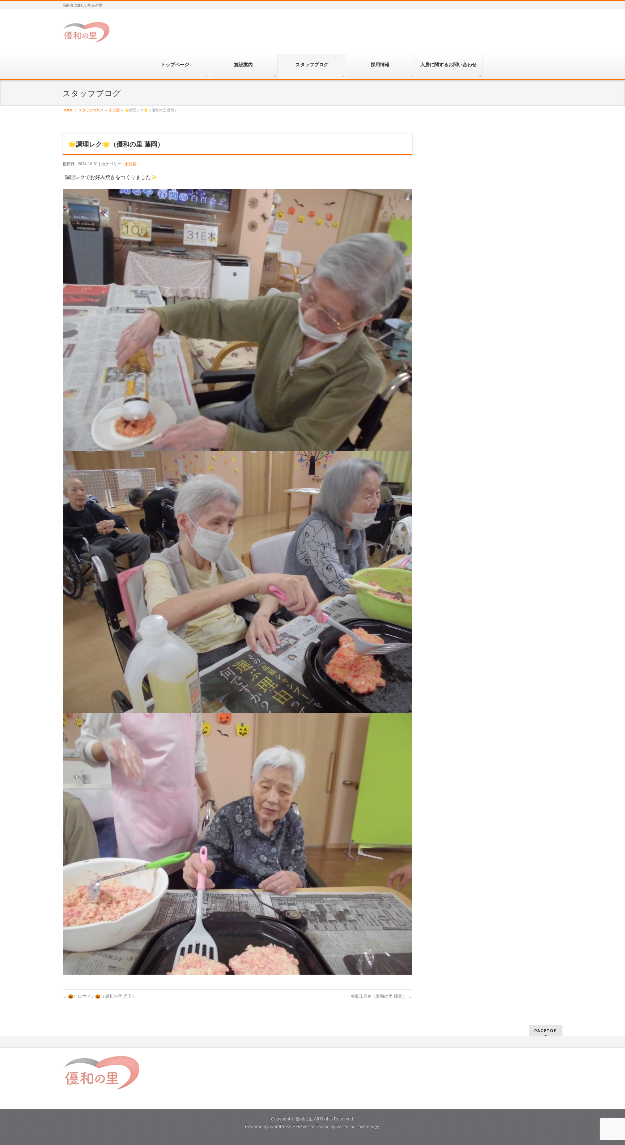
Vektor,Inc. (346, 1126)
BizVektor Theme (312, 1126)
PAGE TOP (605, 1104)
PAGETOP (545, 1030)
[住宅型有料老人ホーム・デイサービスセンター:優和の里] (87, 35)
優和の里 (304, 1118)
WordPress (280, 1126)
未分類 (130, 164)
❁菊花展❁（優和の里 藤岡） (381, 996)
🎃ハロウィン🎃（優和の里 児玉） (99, 996)
